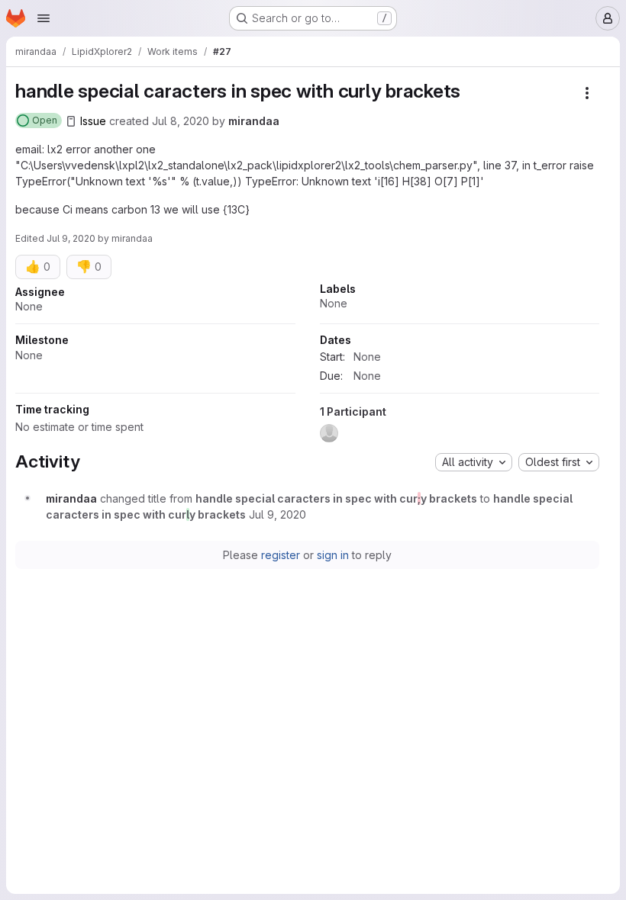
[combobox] (473, 462)
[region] (307, 367)
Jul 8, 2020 (180, 120)
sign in (333, 554)
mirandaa (253, 120)
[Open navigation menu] (43, 18)
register (280, 554)
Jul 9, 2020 (71, 238)
